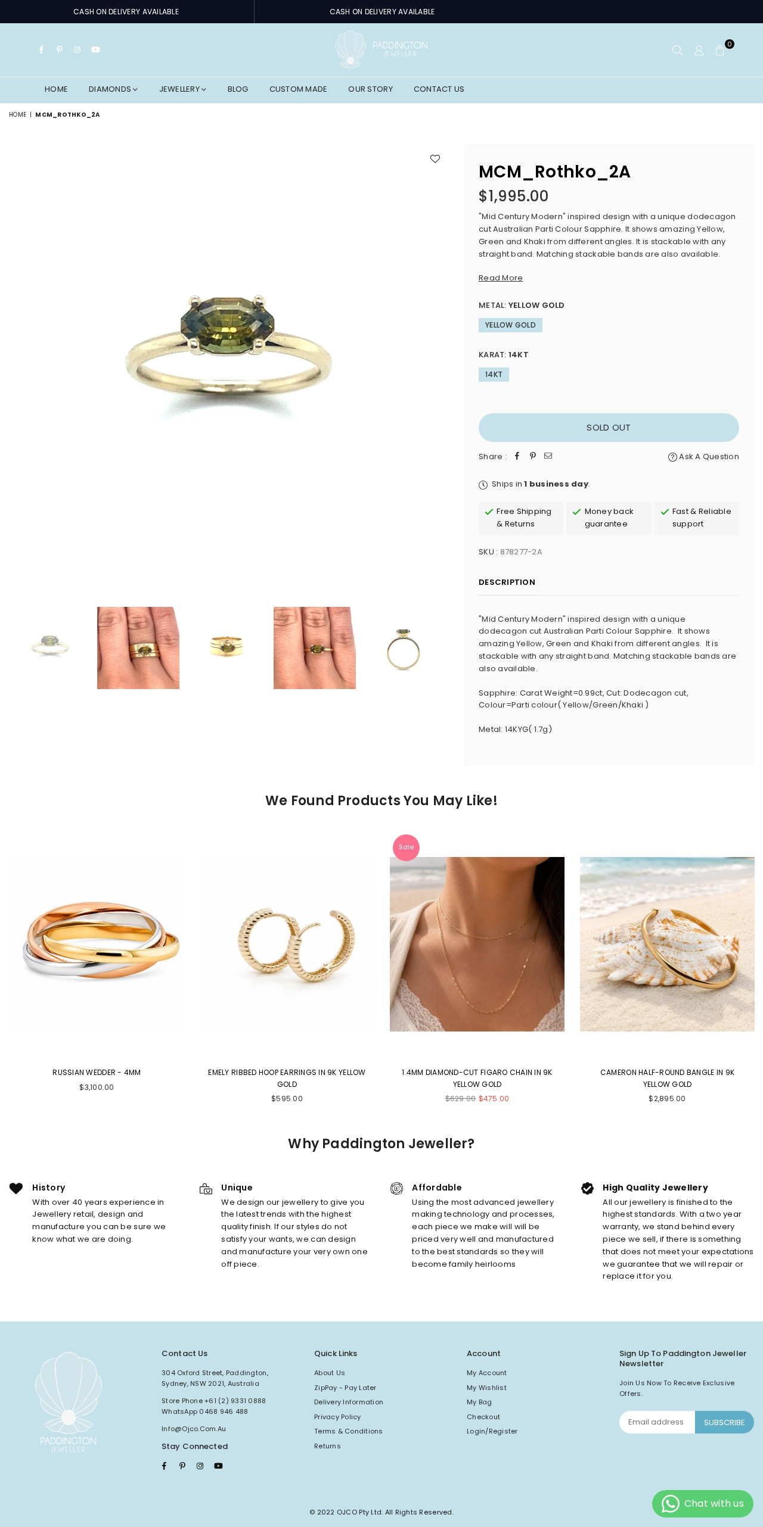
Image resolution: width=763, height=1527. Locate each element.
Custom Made (298, 89)
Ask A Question (708, 456)
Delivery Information (348, 1402)
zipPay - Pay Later (345, 1387)
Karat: (504, 354)
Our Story (370, 89)
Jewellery (180, 89)
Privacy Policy (337, 1417)
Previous (19, 363)
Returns (327, 1446)
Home (56, 89)
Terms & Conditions (348, 1431)
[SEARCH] (677, 50)
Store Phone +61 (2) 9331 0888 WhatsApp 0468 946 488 (214, 1406)
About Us (329, 1373)
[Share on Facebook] (517, 457)
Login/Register (492, 1431)
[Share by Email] (548, 457)
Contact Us (439, 89)
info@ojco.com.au (194, 1428)
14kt (494, 374)
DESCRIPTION (507, 582)
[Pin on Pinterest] (533, 457)
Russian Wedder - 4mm (96, 1072)
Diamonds (111, 89)
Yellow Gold (510, 325)
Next (438, 363)
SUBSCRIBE (724, 1422)
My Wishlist (487, 1387)
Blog (238, 89)
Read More (501, 277)
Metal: (522, 305)
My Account (487, 1373)
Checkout (483, 1417)
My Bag (479, 1402)
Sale (406, 847)
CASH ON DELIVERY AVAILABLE (126, 12)
